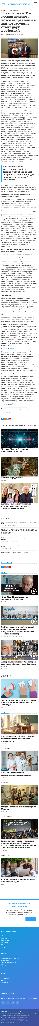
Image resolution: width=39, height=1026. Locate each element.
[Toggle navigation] (36, 3)
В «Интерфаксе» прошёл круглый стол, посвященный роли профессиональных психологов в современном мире (17, 630)
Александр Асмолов (21, 409)
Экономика (5, 960)
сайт (12, 348)
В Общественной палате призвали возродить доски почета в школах (18, 538)
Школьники (11, 554)
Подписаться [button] (31, 919)
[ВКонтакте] (2, 419)
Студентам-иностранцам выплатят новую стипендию (19, 880)
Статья (16, 10)
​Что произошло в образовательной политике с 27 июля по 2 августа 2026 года (18, 702)
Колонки (4, 938)
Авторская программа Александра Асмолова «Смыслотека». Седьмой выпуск (18, 664)
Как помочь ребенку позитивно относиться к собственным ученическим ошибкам (17, 506)
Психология (6, 10)
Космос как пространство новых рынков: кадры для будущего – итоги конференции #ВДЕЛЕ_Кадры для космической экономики (18, 844)
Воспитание (12, 525)
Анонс (10, 534)
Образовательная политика (10, 958)
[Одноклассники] (5, 419)
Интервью (5, 942)
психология (9, 409)
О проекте (5, 978)
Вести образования (7, 34)
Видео (4, 947)
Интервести (6, 965)
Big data (4, 967)
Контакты (5, 980)
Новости (4, 936)
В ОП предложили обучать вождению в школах (14, 552)
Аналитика (5, 940)
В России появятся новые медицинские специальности (16, 774)
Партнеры (5, 982)
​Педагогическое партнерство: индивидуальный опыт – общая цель (18, 522)
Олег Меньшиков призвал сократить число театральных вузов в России (19, 545)
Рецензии (5, 945)
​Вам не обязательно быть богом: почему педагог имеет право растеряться (17, 738)
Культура (10, 548)
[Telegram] (7, 419)
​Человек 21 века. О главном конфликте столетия (14, 450)
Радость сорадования (12, 477)
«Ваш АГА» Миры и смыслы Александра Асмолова (14, 598)
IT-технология (6, 412)
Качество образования (9, 962)
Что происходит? (13, 541)
